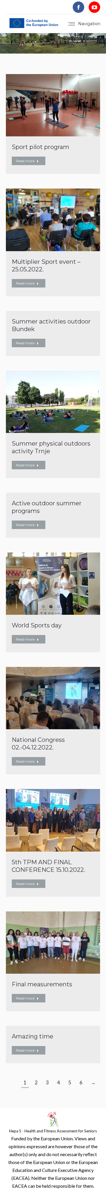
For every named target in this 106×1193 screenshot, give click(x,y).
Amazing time (32, 1036)
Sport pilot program (40, 146)
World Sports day (37, 625)
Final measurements (42, 984)
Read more (25, 161)
